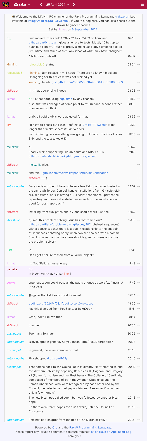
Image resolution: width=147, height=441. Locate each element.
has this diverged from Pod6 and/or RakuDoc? (60, 308)
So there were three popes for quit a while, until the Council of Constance (71, 409)
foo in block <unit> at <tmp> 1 (50, 271)
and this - (68, 173)
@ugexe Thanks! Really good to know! (55, 295)
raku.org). (122, 16)
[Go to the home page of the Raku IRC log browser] (5, 4)
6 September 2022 (85, 29)
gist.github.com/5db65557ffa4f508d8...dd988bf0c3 (87, 82)
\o (30, 250)
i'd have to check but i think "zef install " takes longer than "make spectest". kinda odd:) (72, 127)
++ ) (38, 178)
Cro (54, 427)
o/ (30, 147)
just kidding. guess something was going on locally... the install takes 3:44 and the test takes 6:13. (75, 136)
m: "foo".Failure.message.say (48, 263)
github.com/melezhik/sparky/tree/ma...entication (75, 173)
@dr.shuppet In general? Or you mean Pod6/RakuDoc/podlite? (71, 341)
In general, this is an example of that (53, 350)
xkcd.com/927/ (57, 358)
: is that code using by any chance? (61, 99)
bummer (34, 325)
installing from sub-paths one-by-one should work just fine (69, 212)
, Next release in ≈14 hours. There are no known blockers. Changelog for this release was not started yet (73, 75)
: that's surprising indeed (47, 90)
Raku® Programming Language (90, 427)
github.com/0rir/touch (43, 42)
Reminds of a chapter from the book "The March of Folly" (67, 419)
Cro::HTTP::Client (94, 124)
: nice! (39, 164)
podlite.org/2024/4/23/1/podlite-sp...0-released (61, 303)
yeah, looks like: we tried (45, 317)
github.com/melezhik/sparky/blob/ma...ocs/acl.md (62, 156)
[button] (142, 4)
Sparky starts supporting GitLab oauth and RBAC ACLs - (67, 154)
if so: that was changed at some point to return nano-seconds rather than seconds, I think (75, 106)
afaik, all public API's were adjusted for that (58, 116)
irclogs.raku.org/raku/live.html (48, 21)
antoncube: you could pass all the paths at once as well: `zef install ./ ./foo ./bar (76, 285)
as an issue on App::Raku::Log (111, 431)
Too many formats (41, 333)
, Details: (76, 82)
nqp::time (66, 99)
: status (41, 64)
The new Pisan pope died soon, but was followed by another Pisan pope (74, 400)
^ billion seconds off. (43, 56)
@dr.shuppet (48, 358)
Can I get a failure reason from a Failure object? (61, 255)
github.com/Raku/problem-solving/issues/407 (60, 224)
